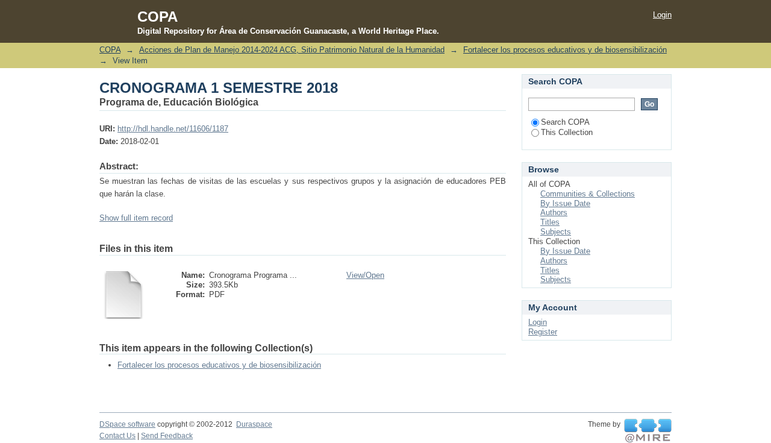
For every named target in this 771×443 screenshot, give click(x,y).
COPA (109, 49)
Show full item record (136, 217)
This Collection (567, 132)
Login (662, 14)
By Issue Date (565, 203)
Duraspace (254, 424)
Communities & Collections (587, 193)
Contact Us (117, 436)
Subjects (555, 231)
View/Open (365, 275)
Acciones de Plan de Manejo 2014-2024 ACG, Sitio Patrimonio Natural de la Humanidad (292, 49)
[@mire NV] (648, 431)
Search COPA (565, 122)
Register (542, 331)
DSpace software (127, 424)
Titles (550, 222)
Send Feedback (167, 436)
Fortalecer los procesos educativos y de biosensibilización (565, 49)
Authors (553, 212)
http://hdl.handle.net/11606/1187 (172, 128)
